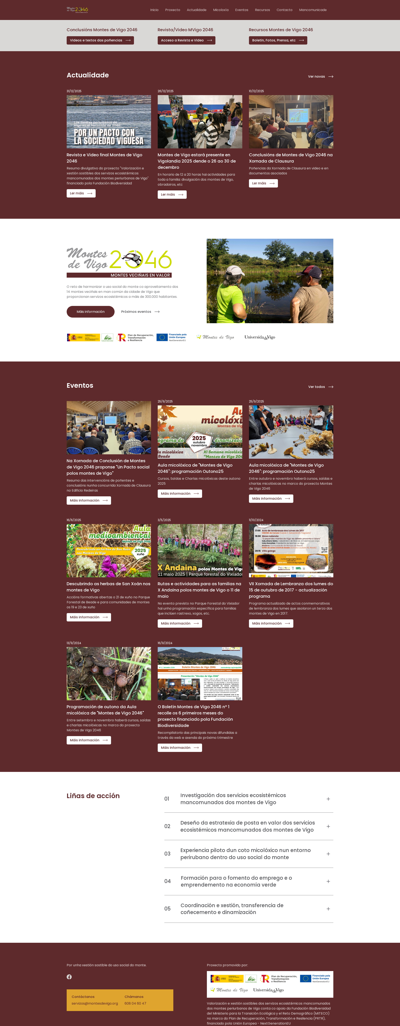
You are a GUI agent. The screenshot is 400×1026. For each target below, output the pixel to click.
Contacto (284, 9)
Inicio (154, 9)
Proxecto (172, 9)
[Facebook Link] (79, 976)
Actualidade (196, 9)
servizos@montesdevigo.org (95, 1003)
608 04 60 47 (135, 1003)
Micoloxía (221, 9)
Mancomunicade (313, 9)
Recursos (262, 9)
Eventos (241, 9)
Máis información (91, 311)
